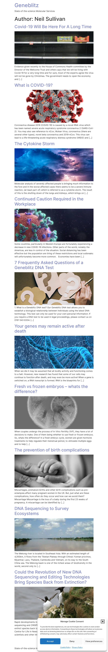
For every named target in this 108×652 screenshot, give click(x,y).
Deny (72, 641)
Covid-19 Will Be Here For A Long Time (53, 26)
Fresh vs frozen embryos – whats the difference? (51, 389)
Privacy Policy (77, 647)
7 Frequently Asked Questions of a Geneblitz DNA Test (48, 265)
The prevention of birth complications (51, 450)
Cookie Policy (65, 647)
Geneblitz (26, 5)
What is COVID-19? (33, 85)
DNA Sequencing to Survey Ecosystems (41, 511)
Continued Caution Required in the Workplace (49, 201)
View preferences (93, 641)
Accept (50, 641)
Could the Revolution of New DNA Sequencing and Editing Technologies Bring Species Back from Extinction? (52, 577)
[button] (102, 621)
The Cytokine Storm (34, 143)
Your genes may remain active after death (49, 329)
